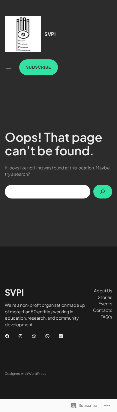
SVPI (50, 34)
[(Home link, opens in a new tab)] (23, 34)
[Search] (102, 192)
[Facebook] (7, 336)
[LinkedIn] (60, 336)
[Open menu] (8, 67)
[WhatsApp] (47, 336)
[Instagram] (20, 336)
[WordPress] (34, 336)
